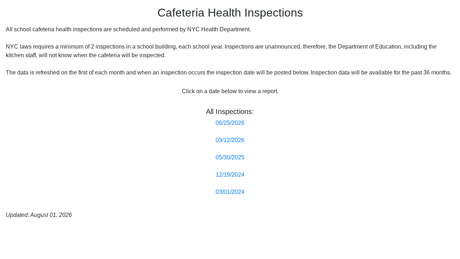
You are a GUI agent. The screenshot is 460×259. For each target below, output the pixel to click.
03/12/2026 (230, 140)
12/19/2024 (230, 175)
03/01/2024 (230, 192)
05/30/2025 (230, 157)
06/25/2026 (230, 123)
